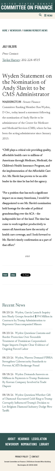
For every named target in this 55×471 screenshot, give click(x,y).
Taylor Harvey (11, 60)
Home (4, 30)
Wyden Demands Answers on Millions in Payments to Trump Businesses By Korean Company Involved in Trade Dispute (25, 380)
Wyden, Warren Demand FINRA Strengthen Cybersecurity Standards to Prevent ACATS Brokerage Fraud (27, 362)
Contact (35, 456)
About (12, 439)
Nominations (29, 444)
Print (5, 275)
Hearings (23, 439)
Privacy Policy (21, 456)
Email (13, 275)
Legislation (39, 439)
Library (44, 444)
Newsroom (12, 444)
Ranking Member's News (36, 30)
